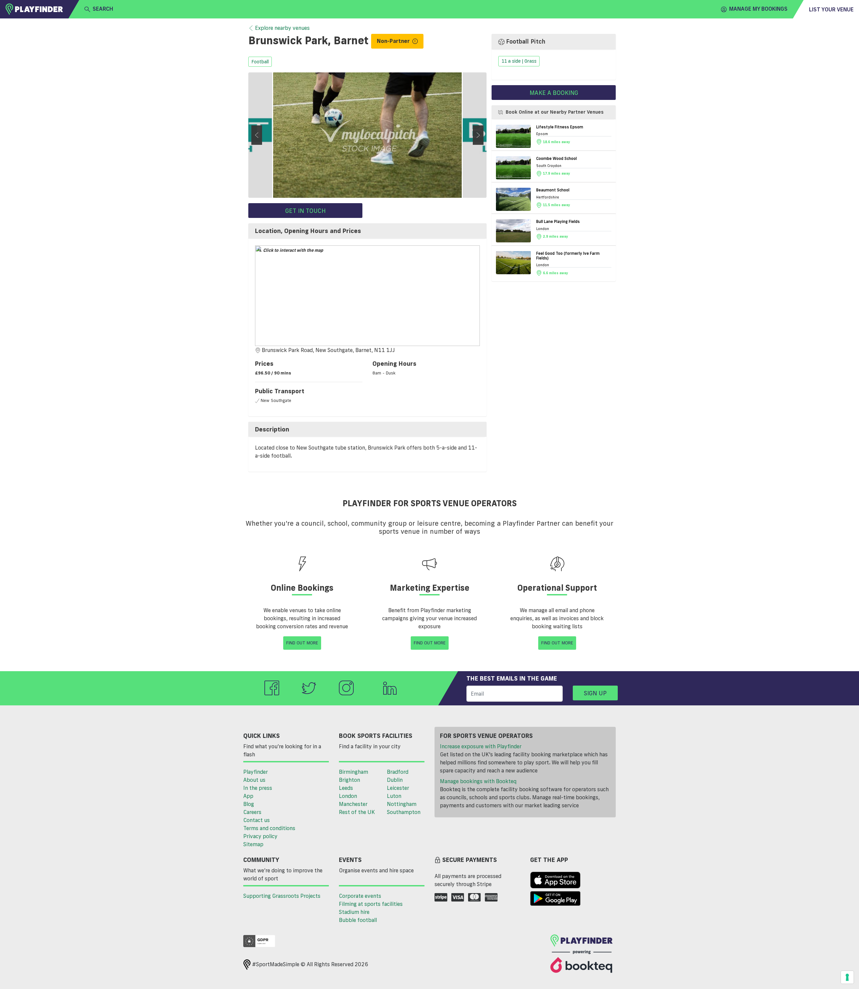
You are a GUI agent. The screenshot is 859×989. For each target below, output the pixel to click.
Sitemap (253, 844)
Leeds (346, 787)
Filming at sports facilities (371, 903)
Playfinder (255, 771)
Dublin (395, 779)
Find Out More (302, 642)
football (260, 62)
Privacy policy (260, 836)
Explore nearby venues (282, 27)
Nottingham (401, 804)
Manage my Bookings (758, 8)
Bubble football (358, 920)
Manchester (353, 804)
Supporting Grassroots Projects (281, 895)
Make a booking (553, 93)
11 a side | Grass (519, 61)
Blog (248, 804)
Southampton (403, 812)
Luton (394, 796)
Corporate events (360, 895)
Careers (252, 812)
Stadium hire (354, 912)
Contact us (256, 820)
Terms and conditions (269, 828)
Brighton (349, 779)
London (348, 796)
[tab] (367, 231)
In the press (257, 787)
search (103, 8)
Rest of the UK (357, 812)
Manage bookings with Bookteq (478, 781)
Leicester (398, 787)
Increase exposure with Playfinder (480, 746)
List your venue (831, 9)
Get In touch (305, 211)
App (248, 796)
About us (254, 779)
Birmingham (353, 771)
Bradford (397, 771)
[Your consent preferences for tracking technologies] (847, 977)
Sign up (595, 693)
